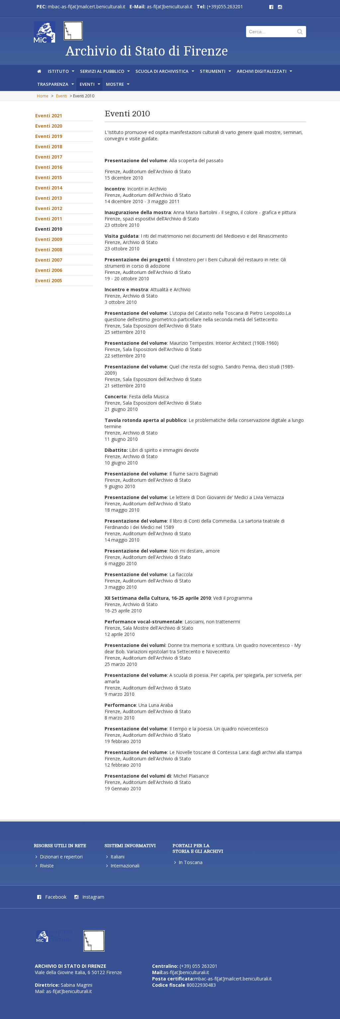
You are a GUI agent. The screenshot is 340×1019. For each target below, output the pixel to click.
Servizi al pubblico (105, 72)
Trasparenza (56, 85)
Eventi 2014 (48, 188)
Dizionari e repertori (61, 856)
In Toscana (191, 862)
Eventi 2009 (48, 239)
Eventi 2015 (48, 177)
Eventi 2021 (48, 115)
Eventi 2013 (48, 198)
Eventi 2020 (48, 126)
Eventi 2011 (48, 218)
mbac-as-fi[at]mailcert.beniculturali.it (87, 6)
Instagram (92, 897)
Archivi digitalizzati (265, 72)
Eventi (91, 85)
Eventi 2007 (48, 260)
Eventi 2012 (48, 208)
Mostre (118, 85)
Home (42, 96)
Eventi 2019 (48, 136)
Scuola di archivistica (165, 72)
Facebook (55, 897)
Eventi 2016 (48, 167)
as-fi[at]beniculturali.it (170, 6)
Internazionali (125, 865)
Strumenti (216, 72)
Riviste (47, 865)
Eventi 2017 (48, 157)
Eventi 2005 (48, 280)
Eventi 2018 (48, 146)
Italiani (118, 856)
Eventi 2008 (48, 249)
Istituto (62, 72)
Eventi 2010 (48, 229)
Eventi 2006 (48, 270)
